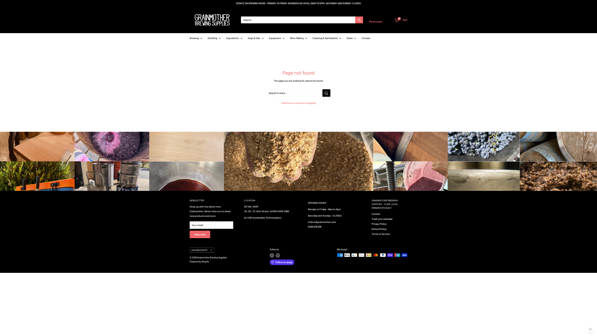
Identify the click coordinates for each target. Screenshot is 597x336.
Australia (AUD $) (199, 250)
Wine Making (297, 38)
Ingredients (232, 38)
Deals (350, 38)
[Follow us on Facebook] (272, 255)
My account (375, 21)
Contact (366, 38)
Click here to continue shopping (298, 102)
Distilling (212, 38)
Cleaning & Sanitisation (325, 38)
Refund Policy (379, 228)
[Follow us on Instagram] (278, 255)
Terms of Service (381, 233)
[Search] (359, 19)
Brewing (194, 38)
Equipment (275, 38)
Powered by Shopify (199, 261)
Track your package (382, 218)
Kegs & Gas (254, 38)
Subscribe (200, 234)
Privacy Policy (379, 223)
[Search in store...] (326, 93)
